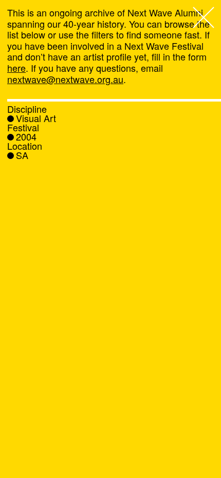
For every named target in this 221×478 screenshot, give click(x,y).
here (16, 67)
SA (22, 155)
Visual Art (36, 118)
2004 (26, 136)
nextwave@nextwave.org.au (65, 79)
